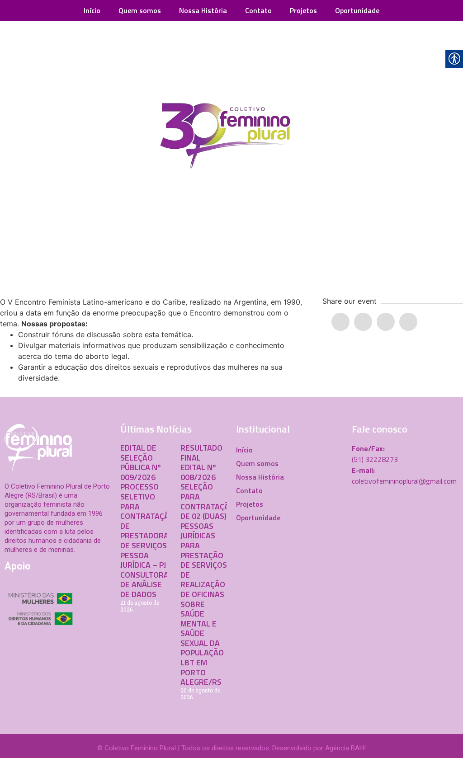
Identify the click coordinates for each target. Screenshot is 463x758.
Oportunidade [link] (357, 10)
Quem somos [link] (139, 10)
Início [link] (92, 10)
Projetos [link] (303, 10)
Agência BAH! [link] (345, 748)
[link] (231, 138)
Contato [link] (258, 10)
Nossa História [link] (203, 10)
